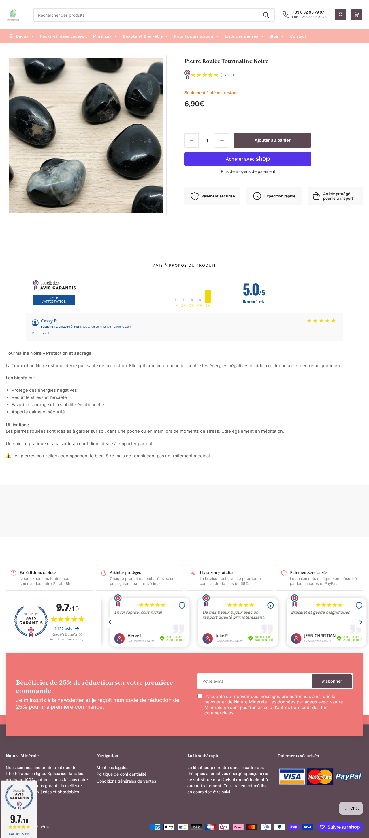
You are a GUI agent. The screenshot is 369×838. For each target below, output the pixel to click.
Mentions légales (112, 767)
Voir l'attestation (54, 299)
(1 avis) (227, 74)
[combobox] (154, 15)
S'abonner (331, 681)
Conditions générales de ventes (126, 781)
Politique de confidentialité (121, 774)
